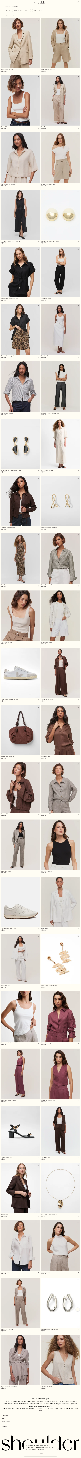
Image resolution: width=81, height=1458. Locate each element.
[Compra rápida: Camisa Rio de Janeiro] (38, 1272)
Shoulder (7, 6)
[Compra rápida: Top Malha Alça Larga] (38, 643)
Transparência (6, 1421)
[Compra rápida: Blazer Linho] (78, 929)
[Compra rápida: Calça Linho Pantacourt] (78, 127)
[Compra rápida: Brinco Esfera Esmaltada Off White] (78, 242)
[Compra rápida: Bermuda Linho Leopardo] (38, 356)
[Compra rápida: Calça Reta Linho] (78, 1158)
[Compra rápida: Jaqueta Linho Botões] (78, 814)
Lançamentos (14, 6)
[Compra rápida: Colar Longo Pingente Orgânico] (78, 1215)
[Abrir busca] (76, 2)
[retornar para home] (40, 2)
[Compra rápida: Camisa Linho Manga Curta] (38, 185)
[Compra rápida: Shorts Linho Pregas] (78, 643)
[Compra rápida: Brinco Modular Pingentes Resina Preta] (38, 471)
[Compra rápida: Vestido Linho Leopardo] (38, 585)
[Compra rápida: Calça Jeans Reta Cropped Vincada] (78, 414)
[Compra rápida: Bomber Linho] (38, 814)
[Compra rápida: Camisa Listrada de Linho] (78, 585)
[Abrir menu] (3, 2)
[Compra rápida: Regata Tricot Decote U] (38, 127)
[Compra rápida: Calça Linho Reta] (38, 986)
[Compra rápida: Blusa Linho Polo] (78, 757)
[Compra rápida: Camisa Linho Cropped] (38, 414)
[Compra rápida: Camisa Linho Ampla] (78, 1043)
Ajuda (3, 1418)
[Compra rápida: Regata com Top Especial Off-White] (38, 1043)
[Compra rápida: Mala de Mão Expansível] (38, 757)
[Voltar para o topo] (77, 1309)
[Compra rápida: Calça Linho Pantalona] (78, 700)
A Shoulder (5, 1415)
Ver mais (40, 1410)
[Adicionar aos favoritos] (38, 20)
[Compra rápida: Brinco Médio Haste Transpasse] (78, 528)
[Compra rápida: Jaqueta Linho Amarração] (38, 528)
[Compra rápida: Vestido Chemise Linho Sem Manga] (38, 242)
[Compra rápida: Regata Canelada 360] (78, 872)
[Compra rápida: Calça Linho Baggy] (78, 299)
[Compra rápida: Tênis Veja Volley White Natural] (38, 700)
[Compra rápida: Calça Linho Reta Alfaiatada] (38, 1101)
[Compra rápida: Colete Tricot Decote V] (78, 1387)
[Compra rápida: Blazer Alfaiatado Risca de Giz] (38, 1387)
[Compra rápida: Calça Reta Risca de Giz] (38, 1330)
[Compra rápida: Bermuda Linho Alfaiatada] (78, 70)
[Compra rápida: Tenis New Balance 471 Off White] (38, 929)
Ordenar (11, 15)
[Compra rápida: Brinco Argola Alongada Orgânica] (78, 1330)
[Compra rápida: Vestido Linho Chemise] (78, 471)
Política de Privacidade (38, 1449)
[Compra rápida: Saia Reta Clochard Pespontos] (78, 356)
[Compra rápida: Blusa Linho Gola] (78, 1272)
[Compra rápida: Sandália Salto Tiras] (38, 1158)
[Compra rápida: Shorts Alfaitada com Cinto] (78, 185)
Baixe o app (5, 1424)
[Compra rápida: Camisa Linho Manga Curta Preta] (38, 299)
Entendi (41, 1453)
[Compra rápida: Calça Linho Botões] (38, 872)
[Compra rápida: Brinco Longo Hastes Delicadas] (78, 986)
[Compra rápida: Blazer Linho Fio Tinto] (38, 70)
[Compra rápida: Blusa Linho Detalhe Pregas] (78, 1101)
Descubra (4, 1426)
